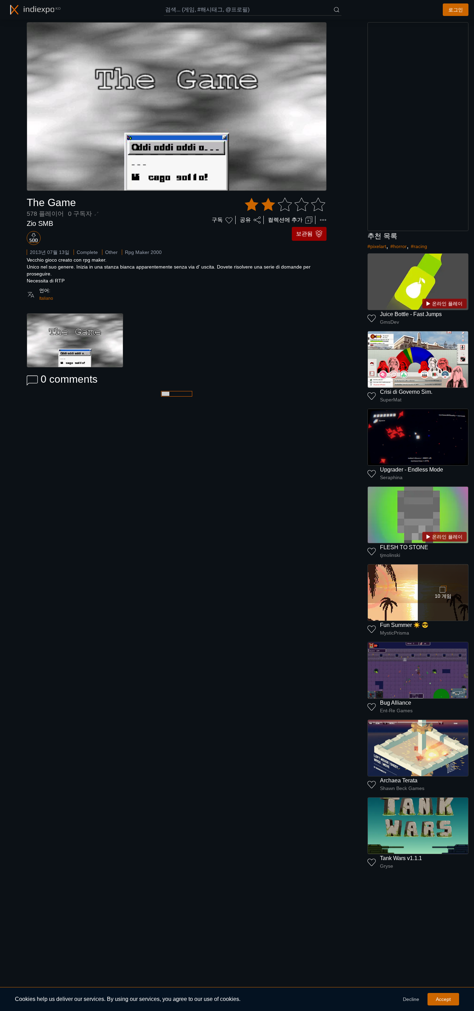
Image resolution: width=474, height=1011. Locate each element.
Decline (411, 999)
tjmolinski (390, 555)
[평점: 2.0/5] (285, 204)
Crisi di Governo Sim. (406, 392)
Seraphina (391, 477)
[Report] (323, 219)
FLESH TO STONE (404, 547)
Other (111, 252)
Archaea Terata (398, 780)
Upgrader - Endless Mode (411, 470)
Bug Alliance (395, 703)
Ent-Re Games (396, 710)
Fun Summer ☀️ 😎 (404, 625)
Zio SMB (40, 223)
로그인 (455, 9)
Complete (87, 252)
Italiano (46, 298)
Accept (443, 999)
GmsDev (389, 322)
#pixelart (376, 246)
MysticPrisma (394, 633)
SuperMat (390, 399)
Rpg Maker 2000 (143, 252)
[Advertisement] (418, 127)
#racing (419, 246)
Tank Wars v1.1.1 (401, 858)
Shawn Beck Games (402, 788)
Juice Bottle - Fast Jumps (411, 314)
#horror (398, 246)
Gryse (386, 866)
